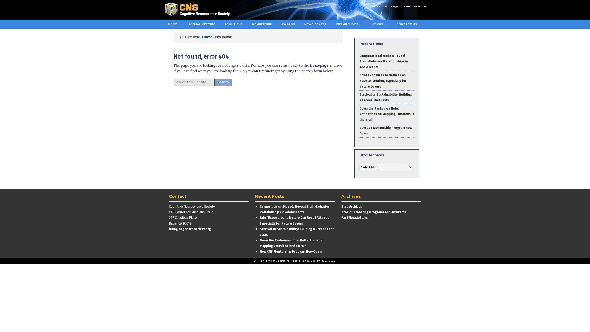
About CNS (234, 24)
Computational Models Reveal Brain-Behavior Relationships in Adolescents (383, 61)
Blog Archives (351, 207)
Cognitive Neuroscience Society (198, 9)
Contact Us (407, 24)
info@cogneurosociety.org (190, 229)
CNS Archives (347, 24)
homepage (319, 65)
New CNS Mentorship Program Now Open (291, 251)
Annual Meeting (202, 24)
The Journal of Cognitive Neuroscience (398, 6)
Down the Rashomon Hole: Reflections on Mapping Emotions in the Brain (386, 114)
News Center (315, 24)
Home (172, 24)
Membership (262, 24)
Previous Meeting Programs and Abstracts (373, 212)
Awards (288, 24)
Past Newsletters (354, 218)
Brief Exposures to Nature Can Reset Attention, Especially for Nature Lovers (383, 81)
